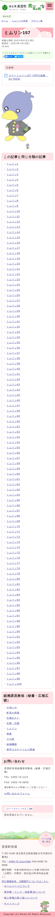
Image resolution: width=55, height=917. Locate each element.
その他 (10, 739)
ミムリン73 (13, 542)
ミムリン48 (13, 411)
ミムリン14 (13, 232)
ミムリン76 (13, 558)
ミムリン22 (13, 274)
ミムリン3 (12, 174)
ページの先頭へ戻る (46, 840)
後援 (9, 734)
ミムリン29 (13, 311)
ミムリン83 (13, 594)
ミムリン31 (13, 321)
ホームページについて (17, 886)
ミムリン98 (13, 673)
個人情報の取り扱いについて (21, 898)
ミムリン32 (13, 327)
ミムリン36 (13, 348)
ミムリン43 (13, 384)
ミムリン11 (13, 216)
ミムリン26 (13, 295)
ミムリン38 (13, 358)
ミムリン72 (13, 537)
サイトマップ (12, 903)
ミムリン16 (13, 243)
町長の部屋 (13, 713)
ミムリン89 (13, 626)
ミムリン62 (13, 484)
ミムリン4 (12, 179)
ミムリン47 (13, 405)
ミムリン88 (13, 621)
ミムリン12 (13, 221)
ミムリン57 (13, 458)
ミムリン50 (13, 421)
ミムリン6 (12, 190)
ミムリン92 (13, 642)
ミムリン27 (13, 300)
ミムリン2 (12, 169)
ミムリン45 (13, 395)
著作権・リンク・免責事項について (24, 892)
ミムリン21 (13, 269)
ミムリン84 (13, 600)
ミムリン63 (13, 489)
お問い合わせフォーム (17, 793)
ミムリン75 (13, 552)
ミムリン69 (13, 521)
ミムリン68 (13, 516)
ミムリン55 (13, 447)
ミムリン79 (13, 573)
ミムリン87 (13, 615)
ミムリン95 (13, 658)
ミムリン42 (13, 379)
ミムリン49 (13, 416)
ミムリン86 (13, 610)
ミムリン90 (13, 631)
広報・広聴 (13, 723)
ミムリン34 (13, 337)
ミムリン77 (13, 563)
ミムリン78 (13, 568)
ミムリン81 (13, 584)
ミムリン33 (13, 332)
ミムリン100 (14, 684)
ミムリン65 (13, 500)
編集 (31, 809)
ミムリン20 (13, 264)
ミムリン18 (13, 253)
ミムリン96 (13, 663)
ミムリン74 (13, 547)
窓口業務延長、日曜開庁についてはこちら (25, 881)
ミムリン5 (12, 185)
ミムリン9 (12, 206)
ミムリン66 (13, 505)
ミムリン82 (13, 589)
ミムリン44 (13, 390)
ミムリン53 (13, 437)
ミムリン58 (13, 463)
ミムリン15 (13, 237)
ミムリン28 (13, 306)
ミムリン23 (13, 279)
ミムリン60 (13, 474)
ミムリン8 (12, 200)
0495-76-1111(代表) (20, 861)
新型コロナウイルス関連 (21, 749)
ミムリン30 (13, 316)
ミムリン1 (12, 164)
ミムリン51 (13, 426)
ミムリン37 (13, 353)
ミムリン (12, 728)
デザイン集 (37, 21)
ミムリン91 (13, 637)
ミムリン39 (13, 363)
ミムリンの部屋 (20, 21)
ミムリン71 (13, 531)
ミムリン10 (13, 211)
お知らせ (12, 707)
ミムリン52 (13, 432)
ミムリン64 (13, 495)
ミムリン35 (13, 342)
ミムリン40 (13, 369)
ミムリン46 (13, 400)
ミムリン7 (12, 195)
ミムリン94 (13, 652)
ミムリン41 (13, 374)
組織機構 (12, 744)
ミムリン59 (13, 468)
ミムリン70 (13, 526)
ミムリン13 (13, 227)
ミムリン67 (13, 510)
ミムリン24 (13, 285)
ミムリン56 (13, 453)
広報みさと (13, 718)
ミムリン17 (13, 248)
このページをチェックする (15, 809)
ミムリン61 (13, 479)
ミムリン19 (13, 258)
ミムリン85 (13, 605)
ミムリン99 (13, 679)
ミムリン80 (13, 579)
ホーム (4, 21)
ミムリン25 (13, 290)
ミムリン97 (13, 668)
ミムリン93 (13, 647)
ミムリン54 (13, 442)
